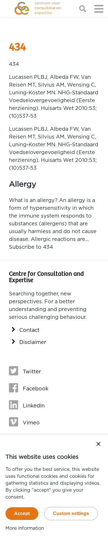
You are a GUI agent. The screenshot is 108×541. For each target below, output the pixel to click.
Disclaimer (32, 342)
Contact (29, 330)
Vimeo (31, 423)
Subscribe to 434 (31, 247)
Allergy (22, 184)
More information (24, 528)
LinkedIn (34, 406)
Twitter (32, 372)
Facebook (35, 389)
